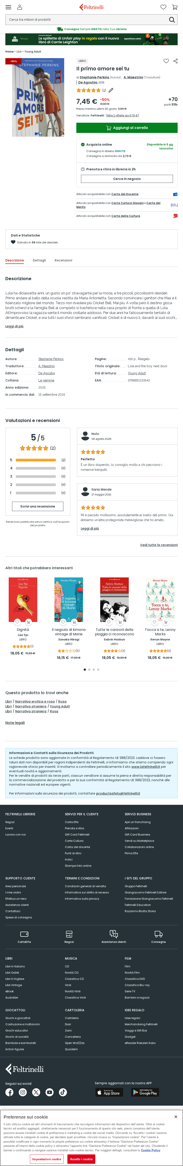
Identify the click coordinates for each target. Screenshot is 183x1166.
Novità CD (71, 972)
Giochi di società (17, 1037)
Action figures (14, 1049)
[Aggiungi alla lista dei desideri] (166, 61)
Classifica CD (74, 979)
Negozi (10, 822)
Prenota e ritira (74, 828)
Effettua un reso (15, 899)
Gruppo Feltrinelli (136, 886)
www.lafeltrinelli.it (145, 766)
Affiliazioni (132, 828)
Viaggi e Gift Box (136, 1030)
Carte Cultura (74, 841)
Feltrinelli (97, 115)
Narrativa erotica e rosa (35, 701)
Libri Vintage (13, 985)
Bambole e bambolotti (20, 1043)
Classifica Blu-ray (137, 985)
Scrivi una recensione (37, 506)
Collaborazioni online (139, 847)
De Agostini (87, 82)
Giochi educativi (16, 1030)
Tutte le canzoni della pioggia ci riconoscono (114, 632)
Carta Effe (71, 822)
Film (127, 966)
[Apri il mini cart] (175, 7)
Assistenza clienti (17, 905)
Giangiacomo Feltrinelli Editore (145, 892)
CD (67, 966)
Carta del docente (77, 847)
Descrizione (14, 260)
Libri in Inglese (14, 979)
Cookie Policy (150, 1150)
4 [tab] (98, 670)
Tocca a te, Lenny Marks (160, 632)
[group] (91, 29)
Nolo (95, 434)
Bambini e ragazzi (137, 997)
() (104, 90)
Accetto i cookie (81, 1159)
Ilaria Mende (102, 489)
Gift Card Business (137, 834)
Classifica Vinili (75, 997)
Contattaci (12, 911)
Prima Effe (131, 853)
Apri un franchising (138, 822)
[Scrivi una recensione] (111, 90)
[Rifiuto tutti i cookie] (176, 1117)
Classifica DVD (135, 979)
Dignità (23, 630)
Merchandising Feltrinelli (141, 1024)
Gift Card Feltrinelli (77, 834)
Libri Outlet (12, 972)
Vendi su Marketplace (139, 841)
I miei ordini (13, 892)
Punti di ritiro (73, 853)
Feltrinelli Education (138, 905)
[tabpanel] (38, 97)
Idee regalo (132, 1018)
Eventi (9, 828)
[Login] (20, 7)
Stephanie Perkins (94, 77)
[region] (91, 1138)
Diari (68, 1024)
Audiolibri (11, 997)
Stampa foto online (78, 866)
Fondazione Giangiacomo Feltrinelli (149, 899)
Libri (8, 701)
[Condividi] (175, 61)
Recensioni (63, 260)
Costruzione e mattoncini (22, 1024)
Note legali (15, 722)
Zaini (68, 1030)
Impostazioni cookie (46, 1159)
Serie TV (130, 991)
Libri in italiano (15, 966)
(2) (53, 448)
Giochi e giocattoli (17, 1018)
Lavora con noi (15, 834)
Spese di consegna (18, 917)
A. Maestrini (133, 77)
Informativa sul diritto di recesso (87, 892)
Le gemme (46, 380)
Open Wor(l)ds (75, 1043)
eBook (9, 991)
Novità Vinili (73, 991)
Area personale (15, 886)
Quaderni (71, 1049)
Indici (69, 859)
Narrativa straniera (30, 706)
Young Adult (137, 373)
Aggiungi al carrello (130, 127)
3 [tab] (94, 670)
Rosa (62, 701)
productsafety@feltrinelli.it (118, 793)
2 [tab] (40, 133)
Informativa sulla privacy (82, 899)
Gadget (130, 1037)
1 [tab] (36, 133)
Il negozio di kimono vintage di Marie (69, 632)
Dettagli (39, 260)
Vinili (68, 985)
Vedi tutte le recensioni (159, 545)
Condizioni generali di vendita (85, 886)
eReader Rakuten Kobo (140, 1043)
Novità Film (132, 972)
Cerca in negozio (127, 179)
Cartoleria (72, 1018)
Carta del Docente (124, 194)
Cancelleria (73, 1037)
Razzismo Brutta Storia (140, 911)
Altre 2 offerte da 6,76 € (122, 115)
